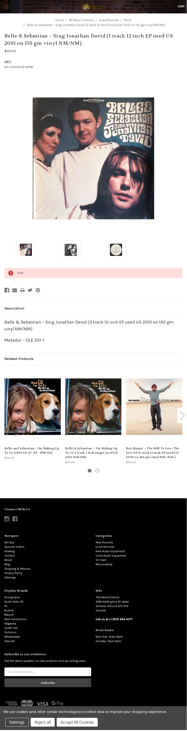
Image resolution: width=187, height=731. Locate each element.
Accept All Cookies (77, 722)
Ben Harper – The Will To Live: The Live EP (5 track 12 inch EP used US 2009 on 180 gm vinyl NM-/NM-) (152, 452)
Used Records (105, 546)
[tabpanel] (32, 414)
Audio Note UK (13, 601)
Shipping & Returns (17, 568)
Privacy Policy (13, 573)
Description (14, 308)
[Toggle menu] (6, 6)
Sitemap (10, 577)
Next (182, 415)
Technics (10, 632)
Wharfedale (12, 636)
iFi (5, 606)
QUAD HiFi (11, 628)
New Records (104, 542)
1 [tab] (89, 470)
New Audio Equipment (110, 551)
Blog (7, 564)
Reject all (43, 722)
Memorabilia (104, 564)
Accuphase (12, 597)
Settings (17, 722)
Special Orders (14, 546)
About (8, 560)
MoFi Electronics (15, 619)
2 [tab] (97, 470)
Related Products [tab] (19, 358)
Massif (9, 614)
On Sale (101, 560)
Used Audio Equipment (111, 555)
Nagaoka (10, 623)
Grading (9, 551)
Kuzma (9, 610)
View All (9, 641)
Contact (9, 555)
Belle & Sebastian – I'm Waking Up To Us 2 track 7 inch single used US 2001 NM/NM (91, 452)
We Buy (9, 542)
